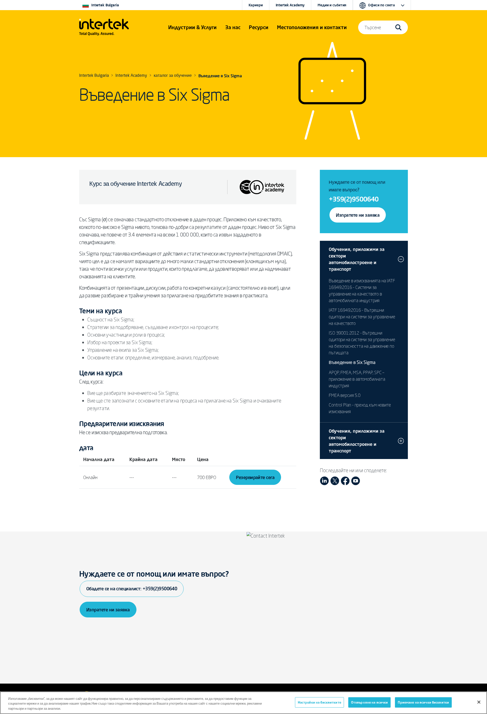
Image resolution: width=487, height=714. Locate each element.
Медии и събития (332, 5)
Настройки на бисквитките (319, 702)
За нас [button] (232, 27)
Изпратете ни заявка (357, 215)
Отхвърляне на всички (369, 702)
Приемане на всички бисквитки (423, 702)
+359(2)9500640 (353, 199)
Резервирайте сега (255, 477)
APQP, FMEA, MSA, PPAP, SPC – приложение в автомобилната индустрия (357, 379)
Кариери (256, 5)
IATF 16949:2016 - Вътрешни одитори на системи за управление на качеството (362, 316)
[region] (243, 702)
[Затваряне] (478, 702)
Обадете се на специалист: (131, 588)
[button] (192, 27)
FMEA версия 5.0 (344, 395)
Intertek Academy (290, 5)
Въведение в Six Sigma (352, 362)
